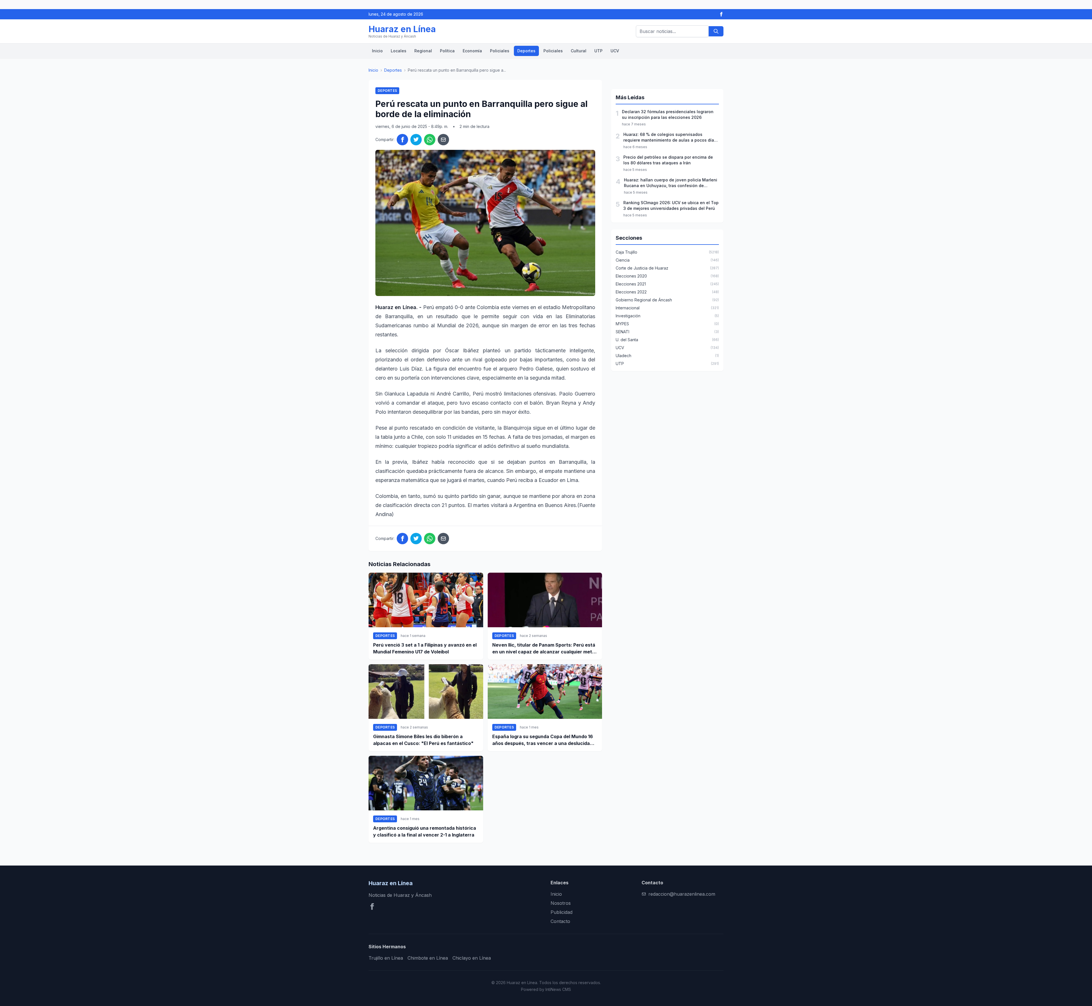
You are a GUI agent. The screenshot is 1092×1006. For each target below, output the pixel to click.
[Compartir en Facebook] (402, 139)
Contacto (560, 921)
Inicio (377, 50)
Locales (398, 50)
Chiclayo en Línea (471, 958)
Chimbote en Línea (428, 958)
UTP (598, 50)
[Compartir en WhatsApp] (429, 139)
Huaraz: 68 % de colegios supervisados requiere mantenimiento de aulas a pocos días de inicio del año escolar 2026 (669, 137)
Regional (423, 50)
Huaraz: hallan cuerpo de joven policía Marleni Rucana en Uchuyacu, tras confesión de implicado (670, 183)
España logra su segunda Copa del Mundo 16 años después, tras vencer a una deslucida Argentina (542, 740)
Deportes (526, 50)
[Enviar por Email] (443, 139)
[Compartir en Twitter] (416, 139)
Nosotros (561, 903)
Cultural (578, 50)
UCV (615, 50)
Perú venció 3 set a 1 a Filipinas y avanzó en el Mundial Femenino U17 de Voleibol (425, 648)
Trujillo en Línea (386, 958)
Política (447, 50)
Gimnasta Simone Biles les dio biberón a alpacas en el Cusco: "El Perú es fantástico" (423, 740)
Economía (472, 50)
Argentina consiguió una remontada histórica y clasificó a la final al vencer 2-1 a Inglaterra (424, 831)
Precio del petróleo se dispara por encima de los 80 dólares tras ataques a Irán (668, 160)
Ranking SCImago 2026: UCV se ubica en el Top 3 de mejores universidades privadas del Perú (671, 205)
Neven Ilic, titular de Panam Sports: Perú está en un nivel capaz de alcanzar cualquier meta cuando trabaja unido (543, 648)
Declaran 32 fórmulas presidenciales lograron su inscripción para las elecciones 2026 (667, 114)
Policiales (499, 50)
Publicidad (561, 912)
